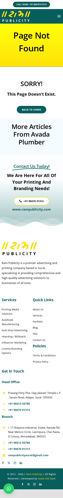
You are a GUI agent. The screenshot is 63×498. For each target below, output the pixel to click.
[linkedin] (21, 463)
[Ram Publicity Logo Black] (19, 243)
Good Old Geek (46, 478)
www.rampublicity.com (31, 209)
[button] (9, 488)
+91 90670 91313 (19, 410)
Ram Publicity (34, 474)
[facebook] (3, 463)
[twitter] (9, 463)
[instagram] (15, 463)
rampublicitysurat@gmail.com (28, 455)
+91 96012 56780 (19, 442)
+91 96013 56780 (19, 403)
